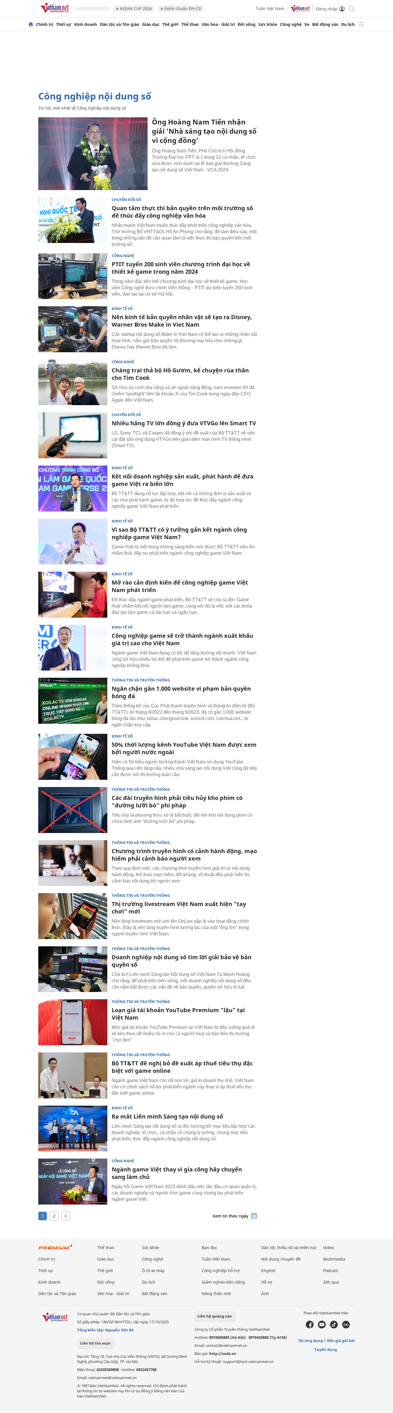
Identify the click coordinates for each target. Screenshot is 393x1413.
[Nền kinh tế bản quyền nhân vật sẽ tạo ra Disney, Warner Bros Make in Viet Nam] (72, 329)
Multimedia (334, 1259)
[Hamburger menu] (361, 24)
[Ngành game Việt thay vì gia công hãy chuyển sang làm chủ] (72, 1182)
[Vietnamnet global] (300, 10)
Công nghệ (291, 24)
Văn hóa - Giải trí (218, 24)
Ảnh (265, 1293)
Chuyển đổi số (126, 200)
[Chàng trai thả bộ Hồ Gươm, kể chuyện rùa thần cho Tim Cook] (72, 382)
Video (328, 1247)
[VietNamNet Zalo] (346, 1327)
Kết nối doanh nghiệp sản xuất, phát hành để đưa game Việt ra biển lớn (182, 480)
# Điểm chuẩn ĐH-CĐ (181, 8)
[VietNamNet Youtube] (322, 1327)
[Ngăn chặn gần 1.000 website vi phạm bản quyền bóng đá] (72, 701)
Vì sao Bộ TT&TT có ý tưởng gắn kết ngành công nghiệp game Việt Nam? (179, 533)
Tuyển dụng (325, 1349)
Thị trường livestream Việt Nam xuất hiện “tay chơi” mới (179, 907)
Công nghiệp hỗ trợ (221, 1270)
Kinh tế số (122, 309)
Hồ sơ (266, 1282)
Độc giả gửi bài (341, 1340)
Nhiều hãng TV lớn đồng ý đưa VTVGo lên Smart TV (184, 423)
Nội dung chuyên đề (281, 1259)
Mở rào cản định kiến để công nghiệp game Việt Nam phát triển (180, 586)
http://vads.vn (222, 1353)
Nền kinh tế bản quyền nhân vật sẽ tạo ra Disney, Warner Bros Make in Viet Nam (182, 320)
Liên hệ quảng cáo (214, 1316)
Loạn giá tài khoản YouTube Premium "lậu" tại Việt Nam (178, 1013)
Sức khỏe (267, 24)
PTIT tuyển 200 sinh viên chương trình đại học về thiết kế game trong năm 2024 (181, 267)
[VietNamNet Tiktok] (334, 1327)
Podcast (330, 1270)
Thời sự (63, 24)
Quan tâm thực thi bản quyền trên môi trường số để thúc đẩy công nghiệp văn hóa (182, 211)
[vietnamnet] (55, 14)
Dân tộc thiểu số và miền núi (288, 1247)
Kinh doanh (85, 24)
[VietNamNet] (30, 24)
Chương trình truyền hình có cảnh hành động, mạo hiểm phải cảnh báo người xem (184, 854)
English (268, 1270)
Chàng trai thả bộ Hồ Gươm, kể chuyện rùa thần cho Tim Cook (180, 374)
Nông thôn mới (216, 1293)
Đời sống (246, 24)
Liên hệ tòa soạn (95, 1343)
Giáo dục (150, 24)
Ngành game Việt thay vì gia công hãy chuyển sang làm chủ (177, 1173)
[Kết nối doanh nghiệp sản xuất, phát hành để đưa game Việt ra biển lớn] (72, 489)
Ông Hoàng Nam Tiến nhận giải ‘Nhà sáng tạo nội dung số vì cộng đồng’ (204, 131)
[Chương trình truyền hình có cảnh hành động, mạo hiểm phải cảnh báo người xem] (72, 863)
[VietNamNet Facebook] (310, 1327)
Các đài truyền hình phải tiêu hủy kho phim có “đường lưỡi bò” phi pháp (177, 801)
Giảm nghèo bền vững (223, 1282)
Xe (306, 24)
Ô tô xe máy (153, 1270)
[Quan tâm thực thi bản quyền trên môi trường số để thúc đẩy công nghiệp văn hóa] (72, 220)
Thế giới (170, 24)
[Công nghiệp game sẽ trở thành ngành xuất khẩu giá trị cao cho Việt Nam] (72, 648)
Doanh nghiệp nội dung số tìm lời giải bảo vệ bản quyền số (181, 960)
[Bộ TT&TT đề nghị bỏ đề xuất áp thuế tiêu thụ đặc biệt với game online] (72, 1075)
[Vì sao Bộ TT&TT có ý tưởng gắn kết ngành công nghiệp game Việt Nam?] (72, 542)
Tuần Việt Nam (270, 8)
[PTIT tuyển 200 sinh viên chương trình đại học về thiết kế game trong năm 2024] (72, 276)
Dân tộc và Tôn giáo (119, 24)
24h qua (331, 1282)
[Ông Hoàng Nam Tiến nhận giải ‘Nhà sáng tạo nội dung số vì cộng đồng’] (93, 153)
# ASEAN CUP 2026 (134, 8)
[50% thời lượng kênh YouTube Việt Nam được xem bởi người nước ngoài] (72, 757)
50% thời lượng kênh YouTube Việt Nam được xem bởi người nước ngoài (184, 748)
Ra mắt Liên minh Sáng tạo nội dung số (167, 1116)
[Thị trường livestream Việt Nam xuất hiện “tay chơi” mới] (72, 916)
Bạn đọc (209, 1247)
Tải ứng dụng (310, 1340)
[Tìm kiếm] (351, 8)
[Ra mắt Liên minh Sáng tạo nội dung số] (72, 1129)
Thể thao (190, 24)
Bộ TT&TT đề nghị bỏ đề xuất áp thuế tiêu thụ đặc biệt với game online (182, 1067)
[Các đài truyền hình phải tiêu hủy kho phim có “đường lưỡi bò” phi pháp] (72, 810)
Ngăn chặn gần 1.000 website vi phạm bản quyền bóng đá (181, 692)
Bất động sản (325, 24)
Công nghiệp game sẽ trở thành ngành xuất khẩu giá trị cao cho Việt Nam (182, 639)
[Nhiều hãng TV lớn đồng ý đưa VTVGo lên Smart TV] (72, 435)
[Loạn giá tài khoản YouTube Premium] (72, 1022)
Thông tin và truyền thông (141, 680)
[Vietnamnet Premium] (55, 1250)
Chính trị (44, 24)
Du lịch (348, 24)
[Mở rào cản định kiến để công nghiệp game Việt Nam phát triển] (72, 595)
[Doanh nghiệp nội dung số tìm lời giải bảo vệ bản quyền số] (72, 969)
